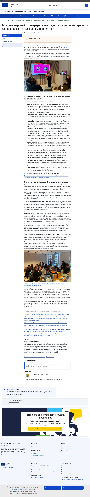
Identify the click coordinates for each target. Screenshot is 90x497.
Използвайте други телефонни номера (40, 467)
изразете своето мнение (29, 403)
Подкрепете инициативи (71, 15)
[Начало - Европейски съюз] (10, 5)
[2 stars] (11, 403)
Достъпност (4, 454)
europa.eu (12, 467)
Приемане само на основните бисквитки (73, 487)
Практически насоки (12, 15)
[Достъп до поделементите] (19, 16)
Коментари (5, 44)
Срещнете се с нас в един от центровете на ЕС (42, 471)
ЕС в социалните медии (37, 477)
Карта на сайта (64, 450)
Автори (4, 38)
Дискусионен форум (38, 15)
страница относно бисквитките (17, 489)
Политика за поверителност (68, 448)
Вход (49, 5)
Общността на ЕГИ (48, 15)
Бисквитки (63, 471)
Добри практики (50, 356)
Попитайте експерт (59, 15)
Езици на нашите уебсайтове (68, 466)
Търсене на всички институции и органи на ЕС (72, 479)
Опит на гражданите (25, 15)
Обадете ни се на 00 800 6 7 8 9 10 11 (40, 466)
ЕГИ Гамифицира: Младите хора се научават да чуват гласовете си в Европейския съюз (45, 322)
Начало (4, 15)
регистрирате (43, 366)
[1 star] (10, 403)
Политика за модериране (67, 446)
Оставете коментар (7, 41)
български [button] (57, 5)
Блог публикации (16, 20)
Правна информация (66, 469)
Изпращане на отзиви (36, 446)
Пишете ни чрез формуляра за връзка (40, 469)
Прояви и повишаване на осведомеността (34, 356)
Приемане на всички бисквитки (52, 487)
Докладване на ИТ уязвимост (68, 473)
